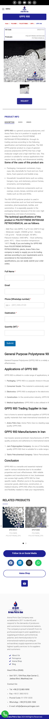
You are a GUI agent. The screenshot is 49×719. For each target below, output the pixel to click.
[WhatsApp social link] (34, 3)
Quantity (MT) (12, 327)
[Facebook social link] (15, 3)
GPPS (32, 24)
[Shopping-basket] (24, 583)
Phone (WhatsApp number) (18, 299)
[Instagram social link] (20, 3)
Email (7, 285)
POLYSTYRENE (23, 24)
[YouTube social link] (25, 3)
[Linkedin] (20, 563)
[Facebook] (11, 563)
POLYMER (14, 24)
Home (7, 24)
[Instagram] (29, 563)
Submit (10, 343)
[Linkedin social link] (29, 3)
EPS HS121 (13, 530)
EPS (19, 536)
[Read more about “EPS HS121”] (20, 510)
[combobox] (8, 305)
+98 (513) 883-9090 (21, 689)
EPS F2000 (36, 530)
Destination (11, 313)
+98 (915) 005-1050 (27, 702)
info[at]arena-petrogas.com (27, 706)
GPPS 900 (9, 130)
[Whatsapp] (38, 563)
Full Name (10, 272)
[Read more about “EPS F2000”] (43, 510)
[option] (24, 61)
